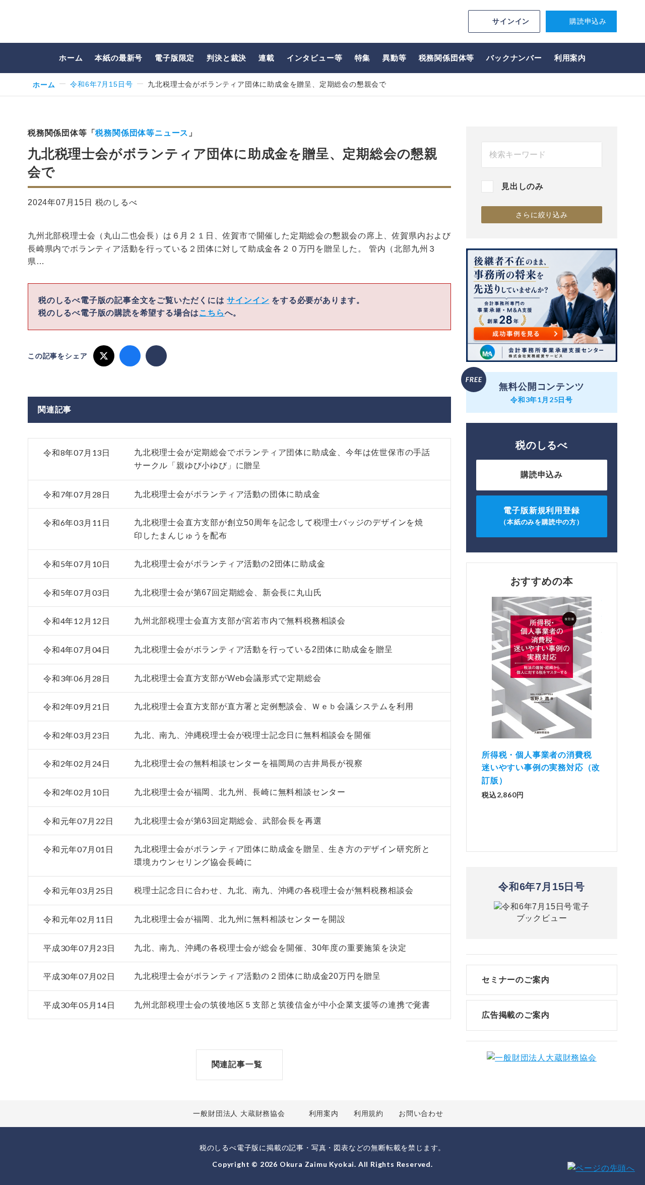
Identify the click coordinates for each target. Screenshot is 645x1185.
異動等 (394, 57)
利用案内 (570, 57)
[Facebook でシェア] (130, 355)
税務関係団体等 (447, 57)
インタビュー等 (315, 57)
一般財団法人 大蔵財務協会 (239, 1113)
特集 (363, 57)
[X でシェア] (103, 355)
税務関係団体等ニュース (141, 133)
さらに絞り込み (541, 215)
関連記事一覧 (237, 1064)
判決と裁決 (226, 57)
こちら (211, 312)
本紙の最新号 (119, 57)
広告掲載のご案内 (515, 1015)
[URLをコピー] (156, 355)
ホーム (71, 57)
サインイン (511, 21)
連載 (267, 57)
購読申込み (588, 21)
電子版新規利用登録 (542, 516)
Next (602, 690)
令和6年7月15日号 (101, 84)
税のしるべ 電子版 (98, 23)
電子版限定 (175, 57)
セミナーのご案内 (515, 979)
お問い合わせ (421, 1113)
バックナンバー (514, 57)
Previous (482, 690)
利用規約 (368, 1113)
